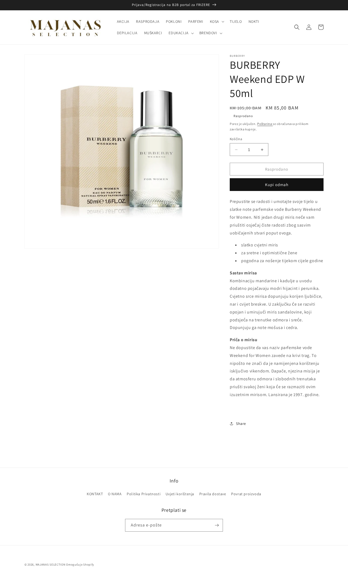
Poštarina (265, 124)
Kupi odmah (276, 184)
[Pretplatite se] (217, 525)
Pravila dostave (212, 493)
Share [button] (241, 423)
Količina (236, 139)
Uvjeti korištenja (180, 493)
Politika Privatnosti (143, 493)
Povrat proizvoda (246, 493)
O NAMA (115, 493)
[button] (216, 21)
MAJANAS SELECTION (51, 564)
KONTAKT (95, 493)
